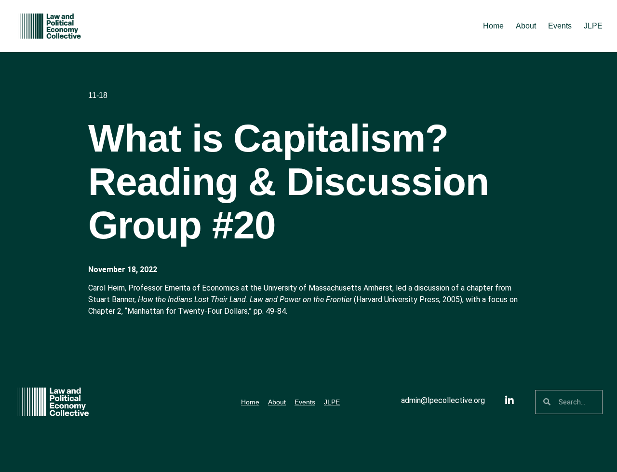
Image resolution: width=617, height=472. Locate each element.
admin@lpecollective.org (443, 400)
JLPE (593, 26)
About (526, 26)
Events (560, 26)
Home (493, 26)
